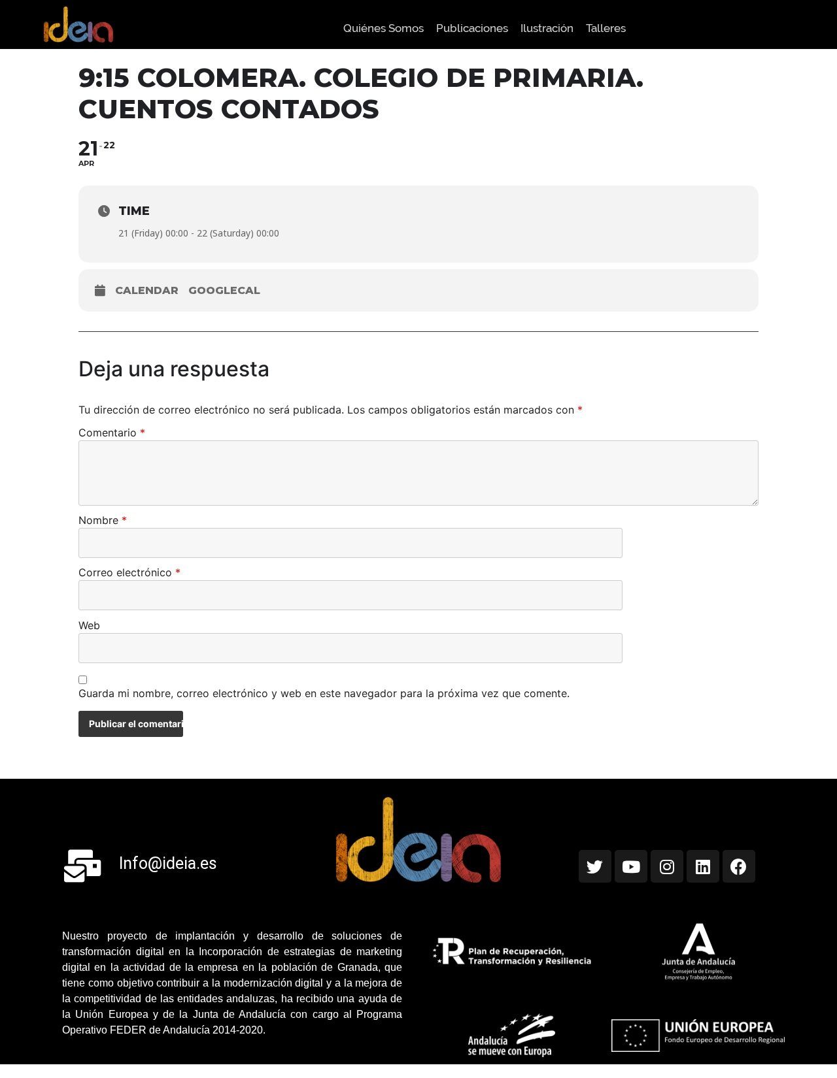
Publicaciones (472, 28)
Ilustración (547, 28)
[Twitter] (595, 866)
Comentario (111, 433)
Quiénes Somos (383, 28)
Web (89, 626)
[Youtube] (631, 866)
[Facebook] (739, 866)
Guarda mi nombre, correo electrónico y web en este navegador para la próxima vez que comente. (324, 694)
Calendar (147, 290)
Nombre (102, 521)
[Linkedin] (703, 866)
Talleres (606, 28)
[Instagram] (667, 866)
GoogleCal (224, 290)
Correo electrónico (129, 573)
